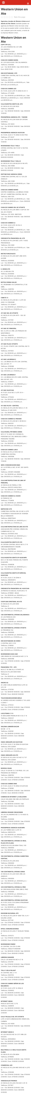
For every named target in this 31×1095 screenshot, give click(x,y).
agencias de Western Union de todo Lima (14, 26)
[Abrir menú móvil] (28, 3)
